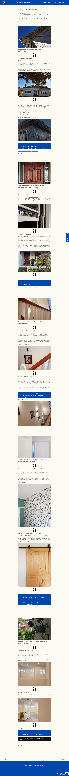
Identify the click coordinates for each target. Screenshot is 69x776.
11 (5, 759)
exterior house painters (45, 63)
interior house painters (24, 333)
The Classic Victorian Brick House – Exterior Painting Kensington (31, 186)
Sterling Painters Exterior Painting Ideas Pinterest (28, 151)
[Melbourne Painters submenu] (51, 2)
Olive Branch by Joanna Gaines (24, 541)
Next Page (63, 759)
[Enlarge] (4, 2)
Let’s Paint (22, 20)
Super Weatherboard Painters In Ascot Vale (30, 50)
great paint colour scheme (40, 472)
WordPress (36, 771)
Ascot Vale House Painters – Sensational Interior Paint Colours (33, 461)
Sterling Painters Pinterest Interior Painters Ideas (28, 606)
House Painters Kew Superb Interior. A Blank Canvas (32, 642)
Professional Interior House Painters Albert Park (32, 323)
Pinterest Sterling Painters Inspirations (26, 399)
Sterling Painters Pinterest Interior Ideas (26, 743)
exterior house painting (33, 197)
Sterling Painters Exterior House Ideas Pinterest (28, 287)
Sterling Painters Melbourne (24, 2)
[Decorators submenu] (57, 2)
